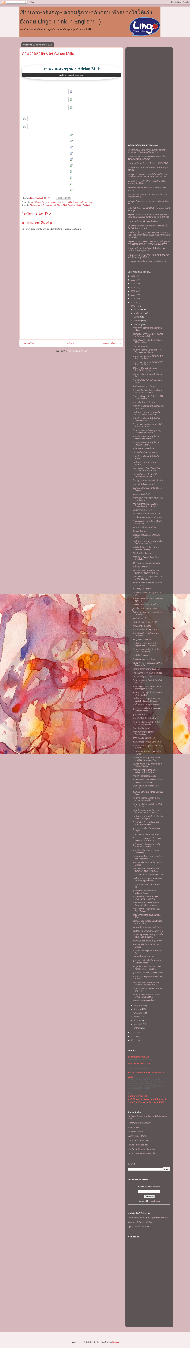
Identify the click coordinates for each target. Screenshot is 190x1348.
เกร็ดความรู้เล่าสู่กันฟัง (137, 1136)
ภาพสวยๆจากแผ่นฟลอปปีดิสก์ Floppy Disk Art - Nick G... (145, 505)
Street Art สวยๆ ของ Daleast (145, 659)
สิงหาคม (137, 324)
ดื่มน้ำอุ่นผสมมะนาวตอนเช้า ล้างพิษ (148, 480)
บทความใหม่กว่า (30, 343)
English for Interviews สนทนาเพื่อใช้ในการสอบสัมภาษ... (148, 357)
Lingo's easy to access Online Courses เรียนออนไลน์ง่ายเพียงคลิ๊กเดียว (147, 157)
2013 (133, 1033)
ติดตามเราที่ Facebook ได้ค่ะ (140, 1222)
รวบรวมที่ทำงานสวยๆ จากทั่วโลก (147, 927)
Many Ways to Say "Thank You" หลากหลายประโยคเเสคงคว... (146, 469)
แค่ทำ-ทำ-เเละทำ (140, 618)
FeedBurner (155, 1201)
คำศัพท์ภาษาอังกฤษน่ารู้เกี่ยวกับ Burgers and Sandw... (146, 437)
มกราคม (137, 1028)
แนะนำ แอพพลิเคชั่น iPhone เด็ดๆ (142, 1153)
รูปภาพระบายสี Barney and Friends (148, 972)
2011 (133, 1040)
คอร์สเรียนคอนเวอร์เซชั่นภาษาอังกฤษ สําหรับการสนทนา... (146, 571)
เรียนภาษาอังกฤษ (80, 202)
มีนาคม (136, 1020)
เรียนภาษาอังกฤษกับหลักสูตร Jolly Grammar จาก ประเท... (147, 351)
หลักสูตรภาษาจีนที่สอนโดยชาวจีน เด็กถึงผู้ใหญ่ (147, 261)
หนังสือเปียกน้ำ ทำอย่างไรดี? (145, 622)
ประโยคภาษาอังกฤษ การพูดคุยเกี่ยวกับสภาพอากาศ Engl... (148, 542)
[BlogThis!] (60, 198)
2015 (133, 302)
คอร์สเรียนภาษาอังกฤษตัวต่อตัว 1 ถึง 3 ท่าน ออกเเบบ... (148, 577)
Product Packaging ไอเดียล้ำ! (145, 605)
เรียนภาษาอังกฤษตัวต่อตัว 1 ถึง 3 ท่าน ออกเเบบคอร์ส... (146, 650)
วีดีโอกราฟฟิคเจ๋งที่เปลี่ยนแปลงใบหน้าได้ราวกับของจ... (145, 369)
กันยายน (137, 321)
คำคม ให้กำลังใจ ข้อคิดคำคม (145, 718)
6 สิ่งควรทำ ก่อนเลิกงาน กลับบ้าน (146, 514)
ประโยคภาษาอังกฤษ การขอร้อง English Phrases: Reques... (146, 699)
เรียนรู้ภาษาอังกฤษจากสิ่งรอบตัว (141, 1149)
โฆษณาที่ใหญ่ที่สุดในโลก (143, 957)
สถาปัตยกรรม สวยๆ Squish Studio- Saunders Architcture (148, 781)
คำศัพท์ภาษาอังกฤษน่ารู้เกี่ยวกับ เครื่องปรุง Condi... (146, 443)
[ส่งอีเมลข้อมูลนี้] (57, 198)
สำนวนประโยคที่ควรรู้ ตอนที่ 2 (146, 630)
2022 (133, 276)
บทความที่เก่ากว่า (112, 343)
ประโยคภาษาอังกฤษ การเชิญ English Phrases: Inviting (145, 644)
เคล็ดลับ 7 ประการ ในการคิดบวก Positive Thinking (146, 548)
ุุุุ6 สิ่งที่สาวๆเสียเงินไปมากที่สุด (145, 608)
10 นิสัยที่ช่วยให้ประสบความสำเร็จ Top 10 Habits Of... (147, 857)
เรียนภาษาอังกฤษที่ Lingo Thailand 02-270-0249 (148, 163)
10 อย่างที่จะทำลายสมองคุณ (145, 452)
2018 (133, 291)
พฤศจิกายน (138, 313)
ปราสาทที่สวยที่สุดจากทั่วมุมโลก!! (147, 669)
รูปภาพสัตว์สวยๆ (140, 714)
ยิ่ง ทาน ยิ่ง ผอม (139, 531)
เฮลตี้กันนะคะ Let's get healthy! (146, 705)
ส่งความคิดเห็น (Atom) (77, 351)
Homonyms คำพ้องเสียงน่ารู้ (139, 1123)
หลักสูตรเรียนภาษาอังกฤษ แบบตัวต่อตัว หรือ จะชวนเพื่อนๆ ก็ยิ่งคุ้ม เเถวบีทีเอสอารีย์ (148, 151)
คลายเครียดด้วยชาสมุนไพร (144, 527)
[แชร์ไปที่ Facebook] (66, 198)
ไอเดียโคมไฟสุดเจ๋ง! (141, 655)
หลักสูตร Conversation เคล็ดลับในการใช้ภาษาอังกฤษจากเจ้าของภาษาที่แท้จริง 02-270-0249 (147, 175)
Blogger (115, 1342)
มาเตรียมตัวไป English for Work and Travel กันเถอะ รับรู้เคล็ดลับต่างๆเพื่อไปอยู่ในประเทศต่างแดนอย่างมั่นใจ (149, 234)
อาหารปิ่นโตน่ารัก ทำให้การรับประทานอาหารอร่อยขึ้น (145, 898)
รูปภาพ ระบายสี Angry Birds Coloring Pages (145, 892)
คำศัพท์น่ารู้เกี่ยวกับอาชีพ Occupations (143, 733)
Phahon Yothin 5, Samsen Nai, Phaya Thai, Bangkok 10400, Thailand (60, 205)
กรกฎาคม (137, 1005)
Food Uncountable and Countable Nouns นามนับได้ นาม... (147, 839)
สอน (90, 202)
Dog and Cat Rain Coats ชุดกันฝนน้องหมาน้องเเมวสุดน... (147, 391)
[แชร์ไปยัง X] (63, 198)
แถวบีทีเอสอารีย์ (37, 202)
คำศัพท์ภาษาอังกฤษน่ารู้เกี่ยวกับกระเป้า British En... (148, 419)
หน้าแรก (71, 343)
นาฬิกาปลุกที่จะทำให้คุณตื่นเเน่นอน (147, 673)
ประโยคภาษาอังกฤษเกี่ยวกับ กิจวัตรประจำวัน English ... (148, 817)
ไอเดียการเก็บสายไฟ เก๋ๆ (143, 510)
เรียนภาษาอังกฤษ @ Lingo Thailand (143, 221)
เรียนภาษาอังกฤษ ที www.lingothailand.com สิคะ (148, 1218)
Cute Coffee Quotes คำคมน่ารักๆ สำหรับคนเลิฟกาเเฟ (147, 823)
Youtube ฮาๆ (133, 1127)
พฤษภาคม (138, 1013)
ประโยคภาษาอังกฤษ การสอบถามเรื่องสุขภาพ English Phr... (147, 759)
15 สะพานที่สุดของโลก (142, 676)
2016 (133, 299)
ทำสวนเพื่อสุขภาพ (140, 346)
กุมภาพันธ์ (138, 1024)
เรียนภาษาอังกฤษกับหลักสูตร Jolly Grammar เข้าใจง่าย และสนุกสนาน (146, 249)
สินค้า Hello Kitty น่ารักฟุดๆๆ (145, 386)
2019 (133, 287)
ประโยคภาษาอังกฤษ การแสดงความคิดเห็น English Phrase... (148, 879)
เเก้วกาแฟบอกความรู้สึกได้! (144, 738)
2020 (133, 283)
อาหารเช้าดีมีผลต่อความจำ (144, 484)
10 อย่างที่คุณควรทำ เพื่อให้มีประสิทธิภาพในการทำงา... (145, 475)
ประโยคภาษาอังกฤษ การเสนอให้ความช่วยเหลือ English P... (146, 413)
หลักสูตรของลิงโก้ (135, 1132)
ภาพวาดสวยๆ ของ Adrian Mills (48, 53)
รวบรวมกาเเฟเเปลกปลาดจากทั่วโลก (148, 931)
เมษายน (137, 1017)
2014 (133, 306)
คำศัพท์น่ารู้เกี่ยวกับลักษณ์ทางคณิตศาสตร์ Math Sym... (145, 771)
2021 (133, 280)
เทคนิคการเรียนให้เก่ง (142, 626)
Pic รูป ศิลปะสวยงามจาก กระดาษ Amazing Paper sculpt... (147, 967)
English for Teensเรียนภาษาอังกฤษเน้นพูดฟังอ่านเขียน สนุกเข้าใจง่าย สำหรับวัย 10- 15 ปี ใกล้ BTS (149, 216)
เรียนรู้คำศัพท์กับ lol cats (138, 1145)
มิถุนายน (137, 1009)
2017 (133, 295)
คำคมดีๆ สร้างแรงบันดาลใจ (144, 776)
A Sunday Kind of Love (142, 589)
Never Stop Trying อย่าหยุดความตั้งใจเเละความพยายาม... (148, 936)
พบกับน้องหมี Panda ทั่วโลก (144, 1001)
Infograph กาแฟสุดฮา (142, 639)
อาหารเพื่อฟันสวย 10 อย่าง (144, 402)
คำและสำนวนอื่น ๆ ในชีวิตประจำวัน (148, 875)
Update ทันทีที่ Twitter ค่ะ (138, 1226)
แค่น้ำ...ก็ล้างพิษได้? (141, 494)
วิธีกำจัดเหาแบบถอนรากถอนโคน (146, 563)
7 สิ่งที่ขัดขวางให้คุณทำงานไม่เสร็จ (147, 517)
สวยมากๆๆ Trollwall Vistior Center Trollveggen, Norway (147, 687)
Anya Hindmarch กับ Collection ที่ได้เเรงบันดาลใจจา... (148, 397)
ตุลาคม (136, 317)
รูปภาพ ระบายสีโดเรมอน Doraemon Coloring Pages (148, 709)
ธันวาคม (137, 309)
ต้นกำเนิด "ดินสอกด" (141, 728)
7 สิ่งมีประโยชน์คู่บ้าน (142, 553)
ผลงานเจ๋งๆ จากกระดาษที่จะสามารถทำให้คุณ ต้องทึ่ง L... (148, 335)
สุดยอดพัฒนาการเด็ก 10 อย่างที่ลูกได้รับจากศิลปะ (147, 341)
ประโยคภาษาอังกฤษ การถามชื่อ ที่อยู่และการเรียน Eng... (147, 765)
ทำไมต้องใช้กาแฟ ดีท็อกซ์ (144, 449)
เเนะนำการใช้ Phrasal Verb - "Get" (147, 742)
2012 (133, 1036)
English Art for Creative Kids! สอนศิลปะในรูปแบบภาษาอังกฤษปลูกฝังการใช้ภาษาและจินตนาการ (149, 242)
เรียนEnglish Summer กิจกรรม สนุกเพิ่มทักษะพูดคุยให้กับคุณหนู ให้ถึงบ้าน (148, 256)
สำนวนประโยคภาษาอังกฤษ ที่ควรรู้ (147, 941)
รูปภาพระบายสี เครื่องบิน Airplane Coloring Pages (147, 961)
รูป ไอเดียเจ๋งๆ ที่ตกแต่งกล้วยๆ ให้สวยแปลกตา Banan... (146, 845)
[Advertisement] (71, 318)
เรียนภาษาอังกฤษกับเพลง (138, 1140)
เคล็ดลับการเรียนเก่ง (141, 567)
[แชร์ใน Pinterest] (69, 198)
